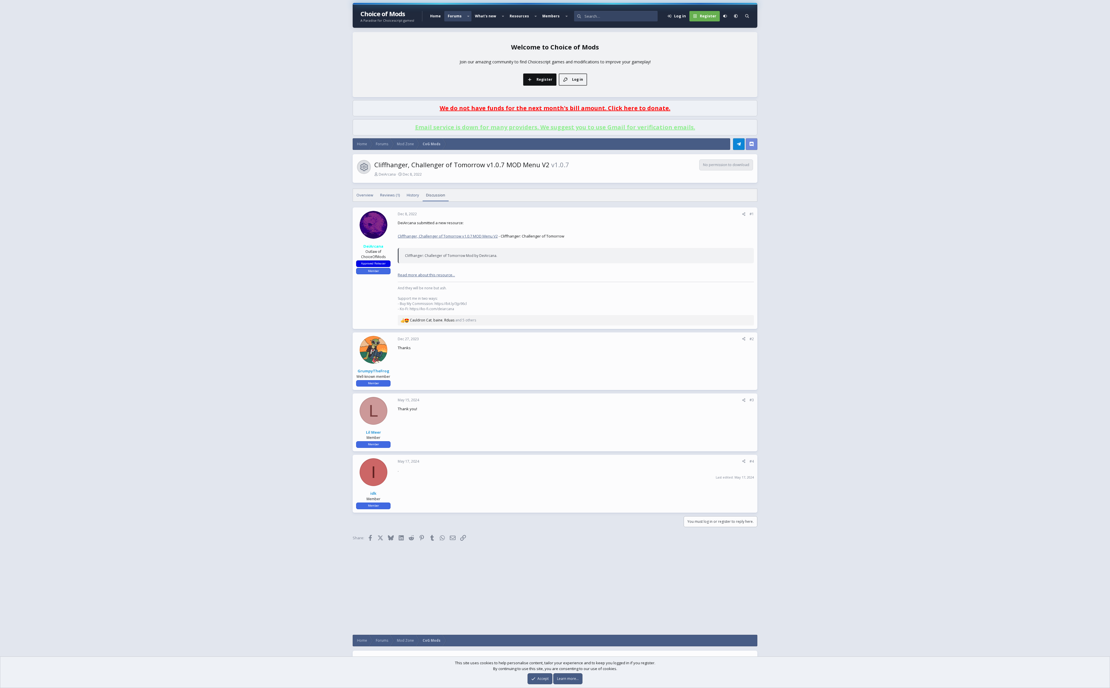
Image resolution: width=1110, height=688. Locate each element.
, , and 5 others (443, 320)
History (413, 195)
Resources (519, 16)
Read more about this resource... (426, 274)
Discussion (435, 195)
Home (435, 16)
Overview (364, 195)
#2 (752, 338)
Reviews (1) (390, 195)
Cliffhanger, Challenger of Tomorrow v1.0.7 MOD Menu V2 (448, 236)
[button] (468, 16)
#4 (752, 461)
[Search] (747, 16)
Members (551, 16)
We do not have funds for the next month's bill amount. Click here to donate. (555, 108)
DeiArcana (387, 174)
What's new (485, 16)
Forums (455, 16)
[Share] (744, 214)
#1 (752, 213)
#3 (752, 400)
